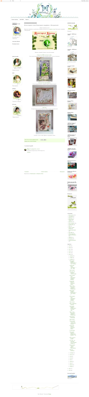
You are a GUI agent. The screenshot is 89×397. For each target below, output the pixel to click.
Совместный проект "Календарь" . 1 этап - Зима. (73, 267)
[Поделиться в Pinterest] (45, 139)
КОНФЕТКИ (71, 224)
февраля (71, 364)
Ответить (28, 152)
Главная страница (15, 19)
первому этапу (52, 29)
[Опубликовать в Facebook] (44, 139)
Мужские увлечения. (72, 350)
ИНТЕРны (70, 221)
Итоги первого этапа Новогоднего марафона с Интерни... (72, 298)
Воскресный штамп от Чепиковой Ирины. (72, 283)
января (71, 366)
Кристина (44, 107)
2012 (70, 370)
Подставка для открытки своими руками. (73, 272)
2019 (70, 245)
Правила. (27, 19)
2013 (70, 368)
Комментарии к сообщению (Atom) (36, 173)
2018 (70, 247)
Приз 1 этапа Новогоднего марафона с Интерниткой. (73, 313)
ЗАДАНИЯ (71, 216)
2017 (70, 249)
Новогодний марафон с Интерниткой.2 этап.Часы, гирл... (73, 308)
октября (71, 259)
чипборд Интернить (72, 240)
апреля (71, 361)
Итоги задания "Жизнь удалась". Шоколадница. (73, 347)
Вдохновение (71, 215)
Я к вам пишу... (72, 330)
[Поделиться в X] (43, 139)
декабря (71, 255)
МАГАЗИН (22, 19)
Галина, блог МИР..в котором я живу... (44, 54)
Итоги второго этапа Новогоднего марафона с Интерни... (72, 277)
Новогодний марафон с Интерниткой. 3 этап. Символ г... (73, 292)
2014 (70, 254)
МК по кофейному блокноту (73, 304)
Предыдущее (62, 171)
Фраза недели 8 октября (72, 338)
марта (71, 363)
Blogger (49, 394)
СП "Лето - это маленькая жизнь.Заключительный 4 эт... (73, 342)
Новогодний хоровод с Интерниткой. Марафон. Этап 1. (73, 334)
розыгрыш (70, 238)
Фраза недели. (72, 270)
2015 (70, 252)
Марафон (34, 141)
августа (71, 354)
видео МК (70, 232)
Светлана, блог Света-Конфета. (44, 82)
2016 (70, 251)
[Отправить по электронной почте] (41, 139)
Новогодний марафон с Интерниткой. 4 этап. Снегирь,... (73, 262)
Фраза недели (72, 319)
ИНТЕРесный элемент (71, 220)
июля (71, 356)
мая (70, 359)
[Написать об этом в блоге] (42, 139)
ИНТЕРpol (70, 217)
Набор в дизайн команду (71, 228)
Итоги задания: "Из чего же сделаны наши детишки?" (73, 322)
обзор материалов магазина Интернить (72, 234)
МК (69, 226)
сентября (71, 352)
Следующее (26, 171)
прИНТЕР (70, 237)
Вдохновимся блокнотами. (72, 317)
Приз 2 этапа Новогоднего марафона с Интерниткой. (73, 287)
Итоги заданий (30, 141)
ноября (71, 257)
